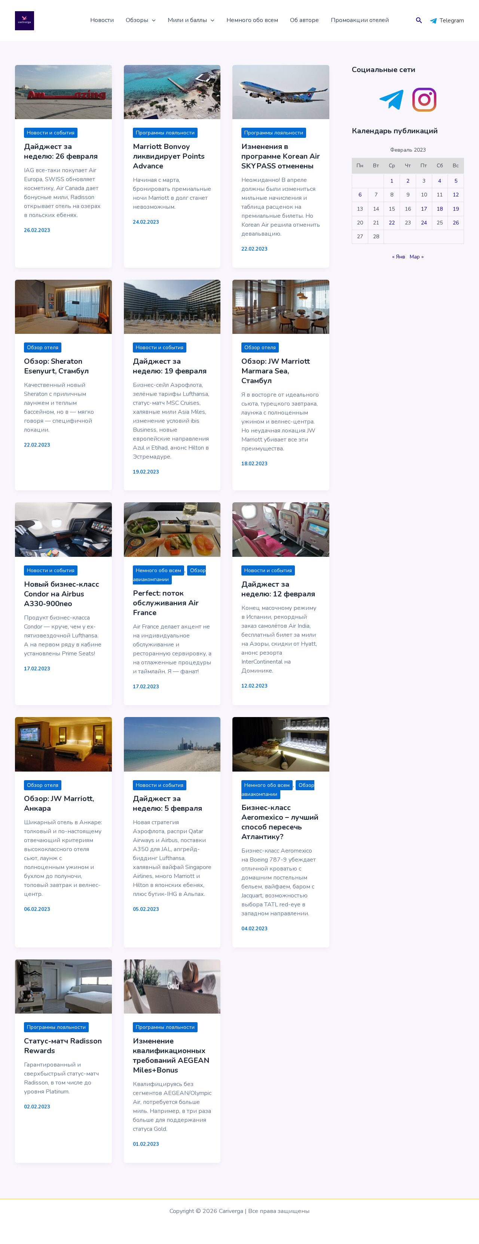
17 (424, 208)
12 (456, 194)
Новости (102, 20)
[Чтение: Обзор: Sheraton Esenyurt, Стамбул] (63, 306)
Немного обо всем (252, 20)
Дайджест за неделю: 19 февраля (170, 366)
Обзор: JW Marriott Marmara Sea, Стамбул (275, 371)
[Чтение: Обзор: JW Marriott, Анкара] (63, 744)
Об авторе (304, 20)
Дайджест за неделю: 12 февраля (278, 589)
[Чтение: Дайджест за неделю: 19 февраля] (172, 306)
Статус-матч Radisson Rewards (63, 1046)
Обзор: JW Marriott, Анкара (59, 803)
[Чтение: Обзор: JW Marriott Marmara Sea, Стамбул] (280, 306)
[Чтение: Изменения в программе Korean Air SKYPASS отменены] (280, 92)
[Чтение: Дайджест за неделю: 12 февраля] (280, 529)
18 (440, 208)
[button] (152, 20)
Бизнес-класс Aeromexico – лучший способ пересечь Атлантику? (279, 822)
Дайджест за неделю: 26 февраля (61, 151)
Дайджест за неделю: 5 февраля (167, 803)
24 (424, 222)
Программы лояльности (165, 132)
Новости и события (50, 132)
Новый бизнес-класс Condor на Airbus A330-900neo (61, 594)
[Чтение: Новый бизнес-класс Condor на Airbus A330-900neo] (63, 529)
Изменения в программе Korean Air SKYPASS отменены (280, 156)
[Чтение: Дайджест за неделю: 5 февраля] (172, 744)
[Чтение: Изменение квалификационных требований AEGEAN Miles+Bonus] (172, 986)
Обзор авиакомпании (169, 575)
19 (456, 208)
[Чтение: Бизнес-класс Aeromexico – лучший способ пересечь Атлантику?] (280, 744)
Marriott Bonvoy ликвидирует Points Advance (169, 156)
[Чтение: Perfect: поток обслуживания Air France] (172, 529)
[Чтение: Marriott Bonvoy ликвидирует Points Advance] (172, 92)
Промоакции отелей (360, 20)
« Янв (398, 256)
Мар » (417, 256)
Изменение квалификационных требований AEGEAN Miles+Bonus (171, 1055)
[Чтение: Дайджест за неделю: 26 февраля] (63, 92)
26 (456, 222)
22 (392, 222)
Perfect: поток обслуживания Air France (166, 603)
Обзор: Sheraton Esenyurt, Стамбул (56, 366)
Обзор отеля (42, 347)
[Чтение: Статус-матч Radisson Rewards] (63, 986)
